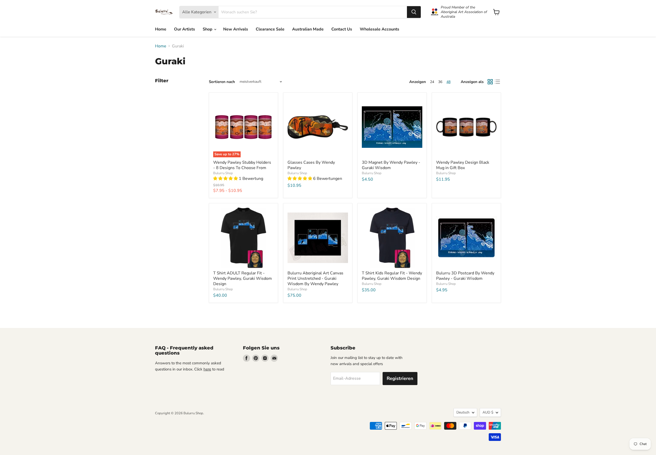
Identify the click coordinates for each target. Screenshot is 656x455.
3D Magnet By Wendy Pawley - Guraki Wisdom (391, 165)
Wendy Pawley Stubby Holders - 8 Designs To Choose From (242, 165)
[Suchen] (414, 12)
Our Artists (184, 29)
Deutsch (462, 412)
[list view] (497, 81)
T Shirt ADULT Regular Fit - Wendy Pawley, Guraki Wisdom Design (242, 278)
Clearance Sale (270, 29)
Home (160, 29)
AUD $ (488, 412)
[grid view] (490, 81)
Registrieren (400, 378)
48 (448, 81)
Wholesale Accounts (379, 29)
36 (440, 81)
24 (432, 81)
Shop (208, 29)
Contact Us (341, 29)
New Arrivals (235, 29)
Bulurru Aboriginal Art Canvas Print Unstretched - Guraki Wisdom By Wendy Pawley (315, 278)
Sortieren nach (222, 82)
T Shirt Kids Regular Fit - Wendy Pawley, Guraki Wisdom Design (392, 275)
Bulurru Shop (223, 173)
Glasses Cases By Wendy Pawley (311, 165)
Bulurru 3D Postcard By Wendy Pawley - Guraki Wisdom (465, 275)
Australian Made (308, 29)
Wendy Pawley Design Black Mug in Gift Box (462, 165)
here (207, 369)
